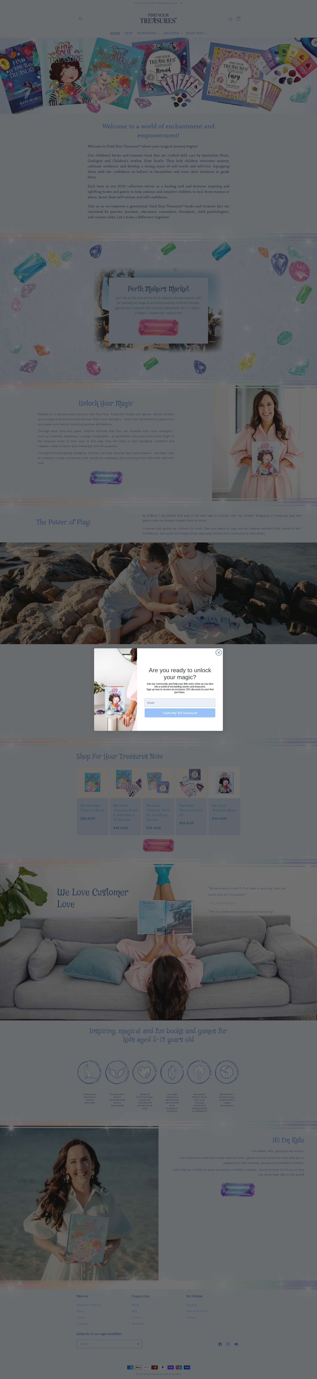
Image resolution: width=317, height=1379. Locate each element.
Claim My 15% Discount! (180, 712)
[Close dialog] (219, 652)
